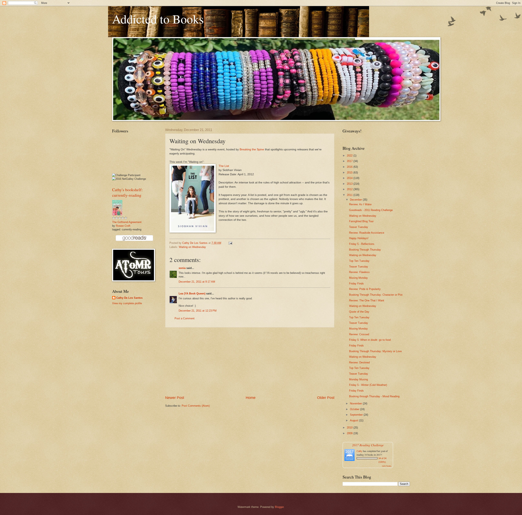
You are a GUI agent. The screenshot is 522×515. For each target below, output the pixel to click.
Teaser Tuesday (358, 227)
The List (224, 166)
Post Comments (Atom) (196, 405)
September (357, 414)
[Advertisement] (250, 361)
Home (250, 398)
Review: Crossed (359, 334)
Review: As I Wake (360, 204)
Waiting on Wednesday (192, 247)
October (355, 409)
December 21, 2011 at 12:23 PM (198, 310)
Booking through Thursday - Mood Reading (374, 396)
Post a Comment (185, 318)
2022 (350, 155)
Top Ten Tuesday (359, 260)
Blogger (279, 506)
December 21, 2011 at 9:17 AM (197, 281)
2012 (350, 189)
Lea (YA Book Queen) (192, 293)
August (354, 420)
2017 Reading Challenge (368, 445)
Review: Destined (359, 362)
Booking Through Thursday (365, 249)
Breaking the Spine (252, 149)
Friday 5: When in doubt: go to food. (370, 339)
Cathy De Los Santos (129, 297)
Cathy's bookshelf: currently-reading (127, 192)
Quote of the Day (359, 311)
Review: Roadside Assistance (366, 232)
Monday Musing (358, 379)
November (356, 403)
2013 (350, 183)
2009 (350, 433)
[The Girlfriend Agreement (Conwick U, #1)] (117, 214)
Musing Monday (358, 277)
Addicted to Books (158, 19)
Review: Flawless (359, 272)
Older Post (325, 398)
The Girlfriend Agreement (127, 222)
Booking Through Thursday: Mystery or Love (375, 351)
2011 (350, 194)
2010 (350, 427)
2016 (350, 166)
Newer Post (174, 398)
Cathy (359, 451)
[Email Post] (230, 242)
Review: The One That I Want (366, 300)
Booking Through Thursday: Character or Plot (376, 294)
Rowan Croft (123, 225)
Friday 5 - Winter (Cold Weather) (368, 384)
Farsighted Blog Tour (361, 221)
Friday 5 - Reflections (361, 243)
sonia (182, 268)
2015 (350, 172)
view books (386, 465)
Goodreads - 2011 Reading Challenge (371, 210)
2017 (350, 161)
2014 (350, 178)
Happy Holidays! (358, 238)
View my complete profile (127, 303)
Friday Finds (356, 283)
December (356, 199)
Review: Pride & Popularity (365, 289)
